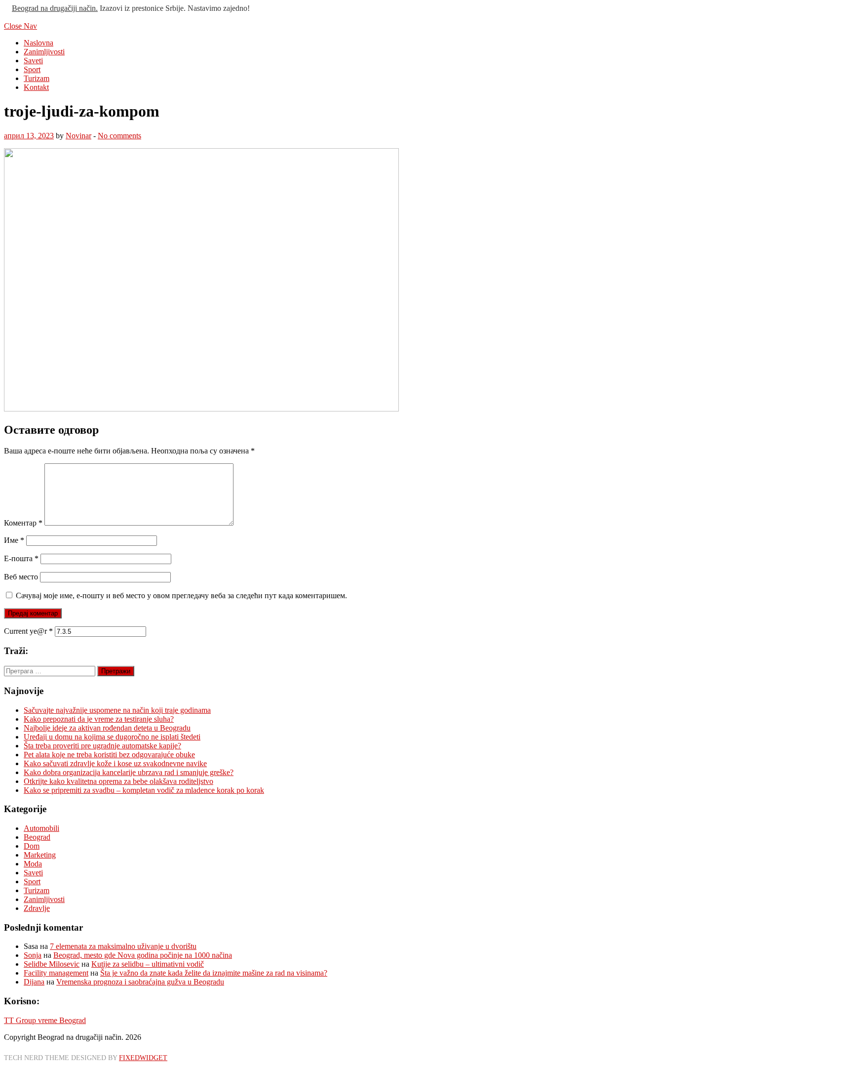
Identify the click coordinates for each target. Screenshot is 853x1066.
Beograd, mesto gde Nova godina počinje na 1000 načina (142, 955)
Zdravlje (37, 908)
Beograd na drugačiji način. (55, 8)
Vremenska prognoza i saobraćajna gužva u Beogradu (140, 982)
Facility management (56, 973)
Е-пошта (21, 558)
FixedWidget (143, 1058)
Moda (33, 864)
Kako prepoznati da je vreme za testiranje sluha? (99, 719)
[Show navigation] (7, 8)
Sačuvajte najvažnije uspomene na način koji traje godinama (117, 710)
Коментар (23, 523)
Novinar (78, 135)
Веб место (21, 577)
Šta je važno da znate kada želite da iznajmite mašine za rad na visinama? (213, 973)
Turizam (36, 78)
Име (14, 540)
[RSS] (7, 17)
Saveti (33, 60)
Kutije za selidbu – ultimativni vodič (147, 964)
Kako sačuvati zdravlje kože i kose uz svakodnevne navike (115, 763)
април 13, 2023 (29, 135)
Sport (32, 69)
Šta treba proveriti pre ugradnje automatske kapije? (102, 745)
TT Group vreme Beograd (45, 1020)
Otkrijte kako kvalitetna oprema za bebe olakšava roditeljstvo (118, 781)
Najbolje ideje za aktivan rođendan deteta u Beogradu (107, 728)
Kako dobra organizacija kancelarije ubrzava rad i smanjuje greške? (128, 772)
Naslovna (38, 43)
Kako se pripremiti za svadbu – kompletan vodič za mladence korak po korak (144, 790)
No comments (119, 135)
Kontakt (36, 87)
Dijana (34, 982)
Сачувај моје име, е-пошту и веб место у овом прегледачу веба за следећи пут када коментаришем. (181, 595)
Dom (31, 846)
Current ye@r (28, 631)
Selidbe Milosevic (51, 964)
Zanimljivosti (44, 51)
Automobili (41, 828)
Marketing (40, 855)
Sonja (32, 955)
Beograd (37, 837)
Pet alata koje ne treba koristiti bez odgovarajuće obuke (109, 754)
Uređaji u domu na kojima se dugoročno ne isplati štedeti (112, 737)
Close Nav (20, 26)
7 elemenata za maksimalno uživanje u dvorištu (123, 946)
